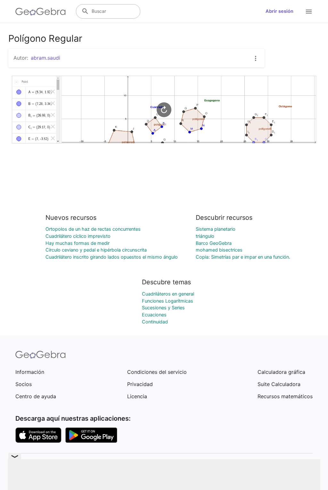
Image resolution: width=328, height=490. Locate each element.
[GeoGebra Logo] (40, 11)
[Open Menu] (309, 11)
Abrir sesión (279, 11)
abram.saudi (45, 58)
